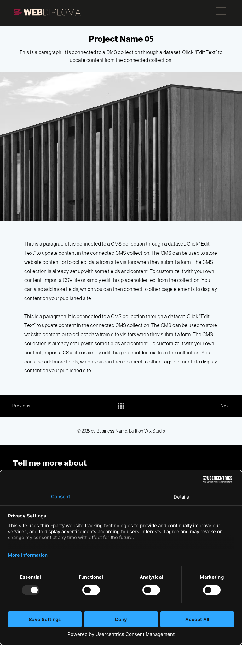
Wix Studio (154, 431)
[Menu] (221, 11)
